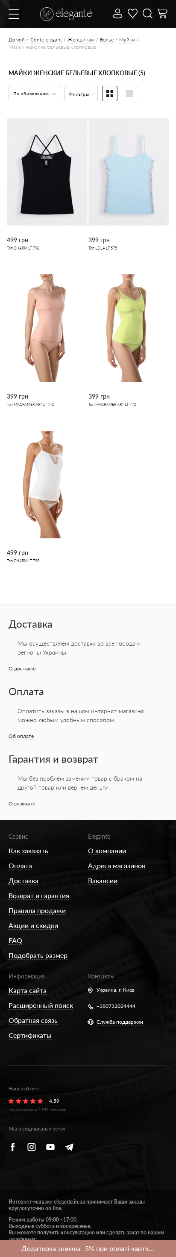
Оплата (20, 865)
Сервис (18, 836)
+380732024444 (116, 1006)
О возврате (22, 803)
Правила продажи (37, 910)
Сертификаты (30, 1035)
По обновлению (31, 93)
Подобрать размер (38, 955)
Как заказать (28, 850)
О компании (107, 850)
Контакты (101, 976)
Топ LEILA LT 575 (102, 248)
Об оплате (21, 736)
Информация (27, 976)
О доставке (22, 668)
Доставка (23, 880)
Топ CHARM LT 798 (23, 248)
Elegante (99, 836)
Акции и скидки (33, 925)
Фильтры (80, 94)
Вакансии (102, 880)
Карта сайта (28, 990)
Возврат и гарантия (39, 895)
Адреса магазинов (116, 865)
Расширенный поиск (41, 1005)
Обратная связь (33, 1020)
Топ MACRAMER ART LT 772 (30, 404)
